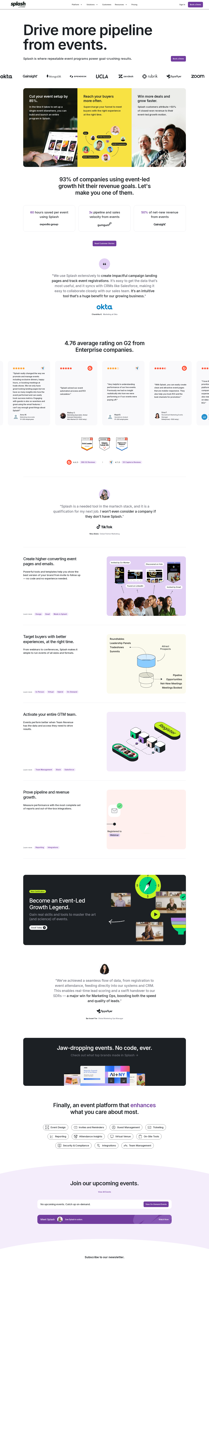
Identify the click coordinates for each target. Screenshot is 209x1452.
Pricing (134, 5)
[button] (77, 4)
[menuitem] (77, 4)
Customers (106, 5)
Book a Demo (195, 5)
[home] (18, 5)
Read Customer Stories (104, 243)
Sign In (182, 5)
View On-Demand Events (156, 1204)
